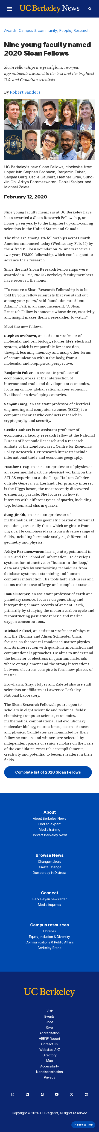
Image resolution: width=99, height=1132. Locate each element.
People (65, 30)
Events (49, 1016)
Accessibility (49, 1066)
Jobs (49, 1022)
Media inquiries (49, 905)
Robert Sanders (25, 92)
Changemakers (49, 861)
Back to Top (84, 1124)
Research (81, 30)
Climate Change (49, 867)
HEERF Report (49, 1038)
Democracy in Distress (50, 873)
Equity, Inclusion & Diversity (49, 937)
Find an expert (49, 824)
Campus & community (38, 30)
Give (49, 1027)
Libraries (49, 931)
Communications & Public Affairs (50, 942)
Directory (50, 1055)
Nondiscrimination (49, 1072)
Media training (49, 829)
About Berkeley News (49, 818)
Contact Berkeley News (49, 835)
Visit (50, 1011)
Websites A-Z (49, 1050)
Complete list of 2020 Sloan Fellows (48, 772)
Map (49, 1061)
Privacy (49, 1077)
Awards (10, 30)
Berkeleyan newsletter (49, 899)
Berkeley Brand (49, 948)
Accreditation (50, 1033)
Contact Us (49, 1044)
